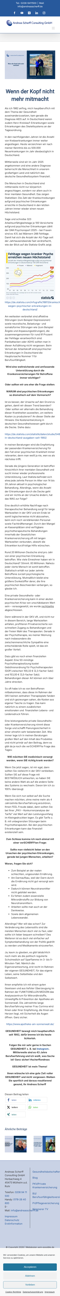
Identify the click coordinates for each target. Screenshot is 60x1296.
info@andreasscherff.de (24, 1210)
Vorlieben (30, 1284)
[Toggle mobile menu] (53, 28)
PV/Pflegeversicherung (45, 1203)
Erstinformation (13, 1223)
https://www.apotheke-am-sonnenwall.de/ (30, 1024)
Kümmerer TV (40, 1209)
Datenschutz (12, 1220)
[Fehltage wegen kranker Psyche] (30, 250)
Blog (35, 1177)
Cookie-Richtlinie (13, 1292)
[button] (16, 1100)
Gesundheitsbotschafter (46, 1171)
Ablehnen (30, 1275)
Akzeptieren (30, 1267)
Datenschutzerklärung (33, 1292)
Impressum (50, 1292)
